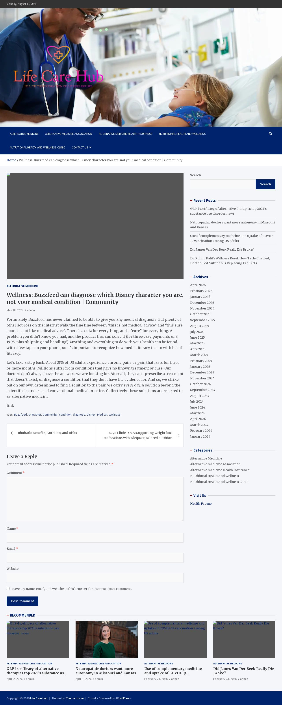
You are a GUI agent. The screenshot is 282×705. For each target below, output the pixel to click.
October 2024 (200, 384)
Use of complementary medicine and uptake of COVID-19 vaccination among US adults (173, 673)
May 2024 (197, 413)
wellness (115, 414)
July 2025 (197, 332)
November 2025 (202, 308)
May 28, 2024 (15, 310)
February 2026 (201, 291)
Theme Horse (75, 698)
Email (12, 549)
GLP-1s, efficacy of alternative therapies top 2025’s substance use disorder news (36, 673)
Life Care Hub (39, 698)
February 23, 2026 (225, 679)
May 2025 (197, 343)
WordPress (123, 698)
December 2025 (202, 303)
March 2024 (199, 425)
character (34, 414)
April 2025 (198, 349)
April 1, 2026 (83, 679)
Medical (102, 414)
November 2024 (202, 378)
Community (50, 414)
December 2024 (202, 372)
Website (13, 569)
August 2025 (199, 326)
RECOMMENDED (22, 615)
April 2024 (198, 419)
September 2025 (202, 320)
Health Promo (201, 504)
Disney (91, 414)
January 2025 (200, 367)
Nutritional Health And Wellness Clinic (37, 147)
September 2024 (202, 390)
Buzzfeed (20, 414)
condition (65, 414)
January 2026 (200, 297)
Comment (16, 473)
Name (12, 529)
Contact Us (80, 147)
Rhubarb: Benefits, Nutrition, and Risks (47, 433)
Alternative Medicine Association (68, 134)
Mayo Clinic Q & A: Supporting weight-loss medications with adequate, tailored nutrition (138, 435)
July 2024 (197, 401)
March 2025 (199, 355)
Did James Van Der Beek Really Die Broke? (222, 249)
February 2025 (201, 361)
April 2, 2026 (14, 679)
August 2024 (199, 396)
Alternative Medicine (24, 134)
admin (31, 310)
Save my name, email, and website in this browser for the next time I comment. (72, 589)
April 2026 (198, 285)
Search (195, 175)
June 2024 (197, 407)
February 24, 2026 (156, 679)
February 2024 (201, 431)
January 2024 (200, 437)
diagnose (79, 414)
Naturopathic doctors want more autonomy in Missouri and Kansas (106, 671)
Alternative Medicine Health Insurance (125, 134)
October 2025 (200, 314)
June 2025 (197, 337)
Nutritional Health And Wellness (182, 134)
